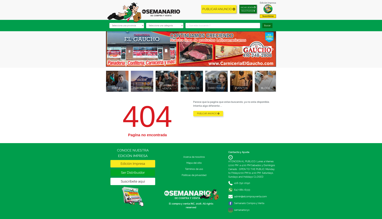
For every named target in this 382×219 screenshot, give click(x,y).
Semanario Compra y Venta (249, 203)
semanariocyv (242, 210)
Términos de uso (194, 169)
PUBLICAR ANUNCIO (217, 9)
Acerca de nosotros (194, 157)
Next (272, 49)
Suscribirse (268, 16)
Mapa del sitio (194, 162)
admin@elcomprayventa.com (250, 196)
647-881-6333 (242, 189)
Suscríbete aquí (133, 181)
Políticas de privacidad (194, 175)
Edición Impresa (133, 164)
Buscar (267, 25)
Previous (109, 49)
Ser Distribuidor (133, 172)
